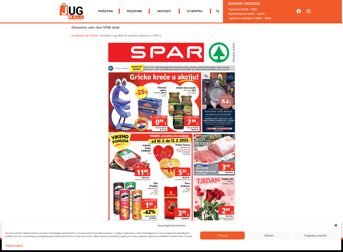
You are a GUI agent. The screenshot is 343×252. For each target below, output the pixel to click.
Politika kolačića (14, 245)
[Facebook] (298, 11)
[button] (336, 225)
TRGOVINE (134, 11)
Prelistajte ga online (84, 35)
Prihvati (222, 235)
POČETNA (105, 11)
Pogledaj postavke (315, 235)
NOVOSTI (164, 11)
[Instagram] (308, 11)
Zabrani (269, 235)
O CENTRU (195, 11)
